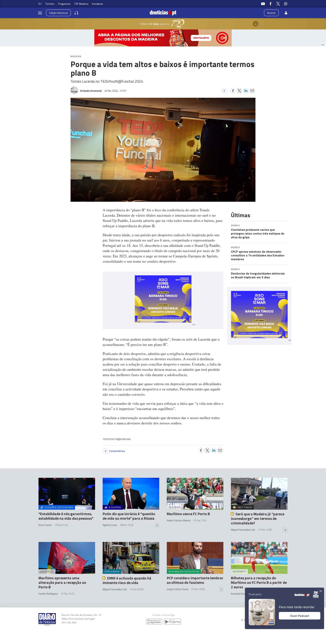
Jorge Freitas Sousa (177, 589)
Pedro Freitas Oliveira (178, 520)
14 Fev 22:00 (136, 589)
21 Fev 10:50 (198, 589)
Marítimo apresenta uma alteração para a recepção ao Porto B (62, 582)
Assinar (271, 13)
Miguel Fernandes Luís (243, 530)
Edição (58, 13)
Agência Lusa (110, 525)
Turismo (49, 4)
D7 (40, 4)
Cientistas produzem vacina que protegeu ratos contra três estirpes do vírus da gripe (257, 233)
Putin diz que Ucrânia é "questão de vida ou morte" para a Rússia (129, 516)
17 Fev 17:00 (264, 530)
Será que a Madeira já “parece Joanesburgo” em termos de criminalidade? (257, 518)
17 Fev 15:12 (67, 594)
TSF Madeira (81, 4)
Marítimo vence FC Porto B (188, 514)
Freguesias (64, 4)
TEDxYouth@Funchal (117, 439)
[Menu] (40, 12)
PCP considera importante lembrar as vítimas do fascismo (195, 580)
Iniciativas (97, 4)
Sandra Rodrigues (48, 594)
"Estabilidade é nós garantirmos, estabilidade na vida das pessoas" (65, 516)
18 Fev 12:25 (126, 525)
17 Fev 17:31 (200, 520)
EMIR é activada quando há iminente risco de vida (127, 580)
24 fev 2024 (115, 91)
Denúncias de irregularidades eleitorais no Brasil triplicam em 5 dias (258, 275)
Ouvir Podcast (299, 615)
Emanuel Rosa (238, 594)
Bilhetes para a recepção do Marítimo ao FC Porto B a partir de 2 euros (259, 582)
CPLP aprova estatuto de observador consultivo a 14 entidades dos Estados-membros (258, 255)
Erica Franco (45, 525)
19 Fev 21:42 (61, 525)
